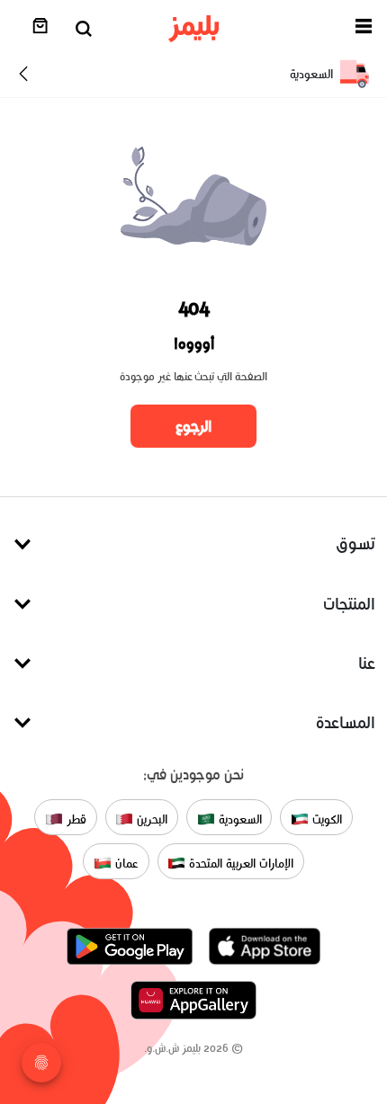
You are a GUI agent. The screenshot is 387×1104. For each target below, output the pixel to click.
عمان (125, 862)
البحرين (150, 818)
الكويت (325, 818)
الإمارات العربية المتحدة (238, 862)
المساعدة (345, 722)
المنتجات (349, 603)
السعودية (238, 818)
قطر (74, 818)
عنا (366, 663)
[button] (364, 29)
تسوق (355, 543)
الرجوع (194, 426)
